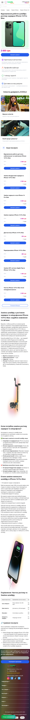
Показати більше (15, 305)
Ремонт (4, 697)
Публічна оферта (7, 714)
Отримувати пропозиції (15, 661)
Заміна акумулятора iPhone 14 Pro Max (13, 639)
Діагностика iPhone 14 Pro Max (14, 232)
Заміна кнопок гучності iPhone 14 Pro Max (14, 642)
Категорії (4, 693)
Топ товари (5, 689)
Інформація (5, 681)
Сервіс (8, 10)
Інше (3, 701)
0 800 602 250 (12, 671)
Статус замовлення (8, 717)
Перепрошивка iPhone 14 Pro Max (15, 250)
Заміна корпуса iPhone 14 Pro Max (15, 215)
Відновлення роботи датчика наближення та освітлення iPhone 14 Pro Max (15, 156)
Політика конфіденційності (20, 714)
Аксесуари (5, 705)
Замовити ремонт (15, 54)
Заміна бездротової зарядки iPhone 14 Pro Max (16, 632)
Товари (4, 685)
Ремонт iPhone (14, 10)
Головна (3, 10)
